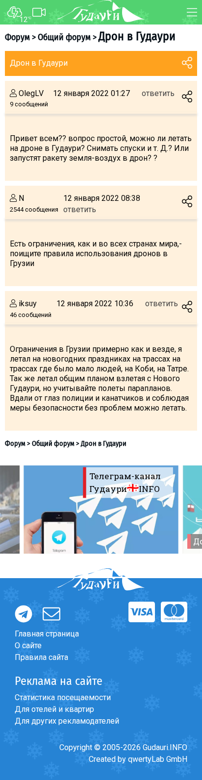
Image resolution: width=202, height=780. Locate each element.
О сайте (28, 645)
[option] (101, 509)
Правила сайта (41, 657)
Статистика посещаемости (63, 697)
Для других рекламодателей (67, 721)
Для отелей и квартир (54, 709)
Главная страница (47, 633)
